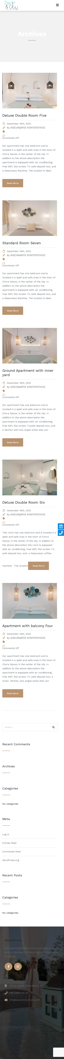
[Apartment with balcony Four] (29, 622)
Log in (5, 834)
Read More (12, 183)
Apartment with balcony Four (27, 626)
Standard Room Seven (21, 243)
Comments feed (11, 851)
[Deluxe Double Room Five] (29, 112)
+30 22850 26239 (18, 992)
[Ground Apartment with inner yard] (29, 367)
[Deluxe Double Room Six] (29, 499)
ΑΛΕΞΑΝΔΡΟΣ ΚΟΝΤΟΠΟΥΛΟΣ (27, 127)
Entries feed (9, 843)
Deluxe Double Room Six (23, 502)
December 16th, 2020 (19, 123)
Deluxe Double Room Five (24, 115)
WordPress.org (10, 860)
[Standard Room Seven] (29, 239)
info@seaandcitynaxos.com (24, 1000)
